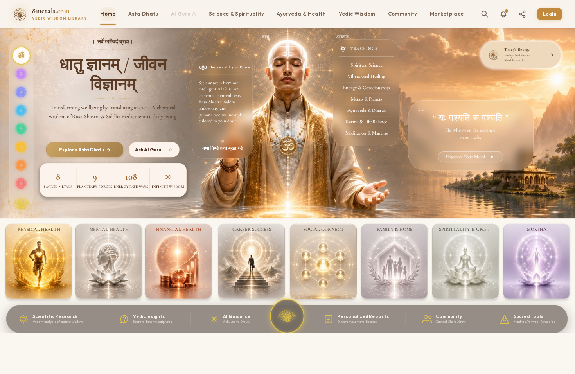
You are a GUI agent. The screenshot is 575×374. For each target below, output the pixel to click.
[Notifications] (503, 14)
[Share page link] (522, 14)
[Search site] (484, 14)
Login (549, 14)
